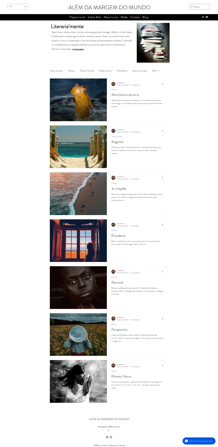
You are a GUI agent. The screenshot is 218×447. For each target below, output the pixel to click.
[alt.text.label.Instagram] (203, 17)
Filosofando (122, 70)
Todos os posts (56, 70)
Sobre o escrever (139, 70)
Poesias (71, 70)
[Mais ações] (163, 83)
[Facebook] (207, 17)
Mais (154, 70)
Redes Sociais (105, 70)
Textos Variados (87, 70)
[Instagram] (107, 437)
